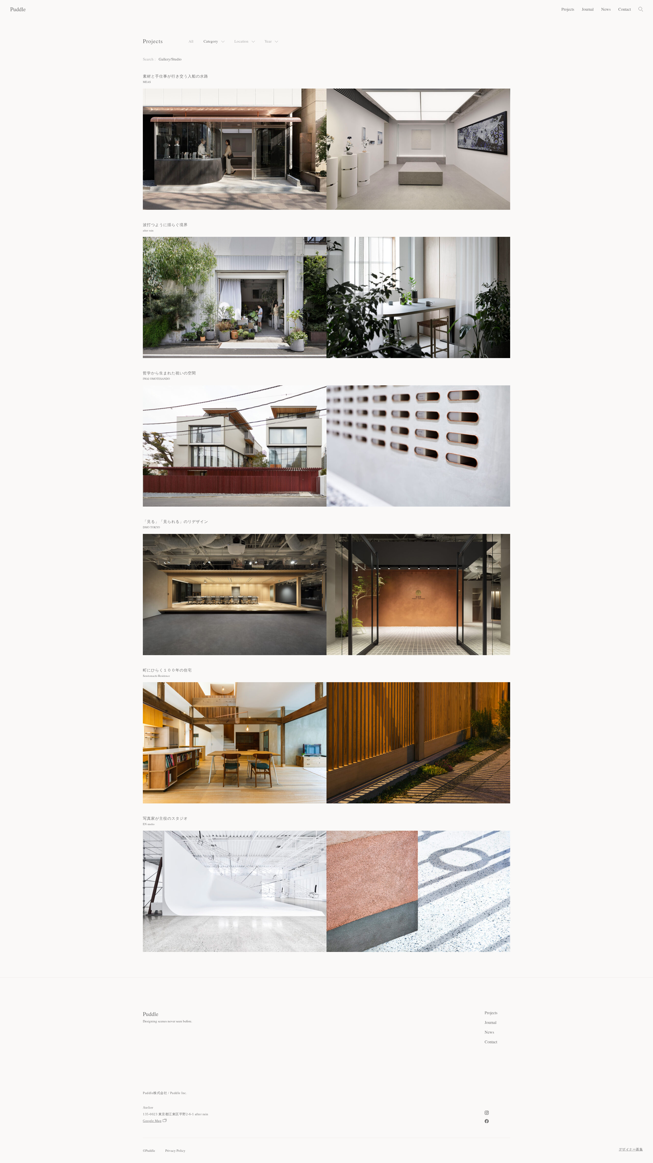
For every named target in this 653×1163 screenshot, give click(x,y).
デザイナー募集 (631, 1149)
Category (211, 41)
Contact (624, 9)
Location (241, 41)
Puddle (18, 9)
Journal (588, 9)
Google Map (152, 1121)
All (191, 41)
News (606, 9)
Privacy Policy (175, 1150)
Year (268, 41)
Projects (567, 9)
